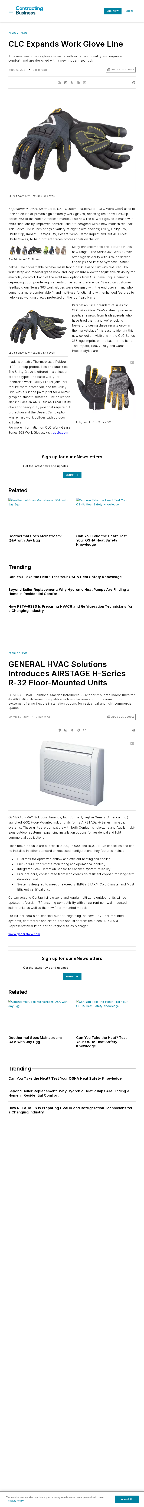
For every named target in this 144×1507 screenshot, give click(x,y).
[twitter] (72, 82)
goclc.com (60, 432)
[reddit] (78, 82)
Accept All (126, 1499)
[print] (134, 82)
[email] (84, 82)
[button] (11, 11)
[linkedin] (65, 82)
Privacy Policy (16, 1500)
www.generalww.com (24, 934)
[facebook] (59, 82)
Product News (17, 32)
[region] (72, 1499)
